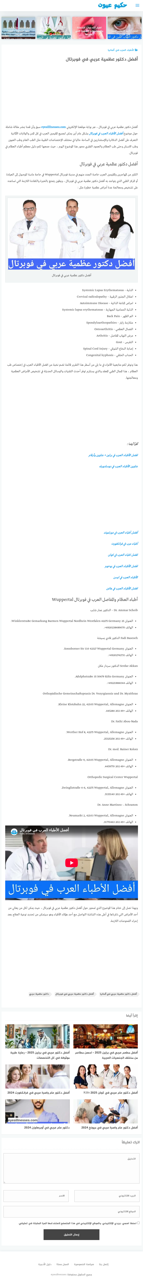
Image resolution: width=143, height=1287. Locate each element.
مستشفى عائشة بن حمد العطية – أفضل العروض (18, 31)
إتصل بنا (104, 1264)
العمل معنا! (62, 1264)
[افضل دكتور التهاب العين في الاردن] (125, 28)
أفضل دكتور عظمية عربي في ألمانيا (118, 994)
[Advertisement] (71, 95)
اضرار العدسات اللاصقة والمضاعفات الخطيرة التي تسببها (89, 31)
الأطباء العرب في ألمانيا (121, 50)
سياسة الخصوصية (84, 1264)
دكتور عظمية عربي (39, 994)
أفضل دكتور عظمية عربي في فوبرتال (74, 994)
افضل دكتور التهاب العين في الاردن (124, 33)
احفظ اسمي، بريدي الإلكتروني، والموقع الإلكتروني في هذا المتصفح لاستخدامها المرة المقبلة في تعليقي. (77, 1223)
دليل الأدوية (44, 1264)
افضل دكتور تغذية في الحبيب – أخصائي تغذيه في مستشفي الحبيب (53, 31)
